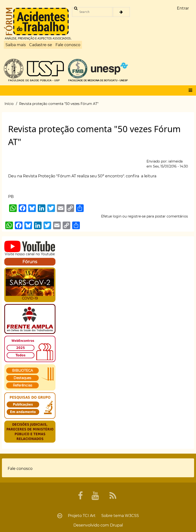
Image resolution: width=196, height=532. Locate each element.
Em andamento (23, 412)
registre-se (137, 216)
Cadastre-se (40, 45)
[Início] (36, 21)
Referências (22, 385)
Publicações (23, 404)
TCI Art (89, 515)
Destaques (22, 378)
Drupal (116, 525)
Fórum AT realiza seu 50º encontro (90, 176)
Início (9, 104)
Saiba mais (15, 45)
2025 (20, 348)
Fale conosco (67, 45)
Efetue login (111, 216)
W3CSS (132, 515)
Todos (21, 355)
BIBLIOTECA (22, 370)
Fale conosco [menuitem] (20, 468)
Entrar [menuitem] (183, 8)
